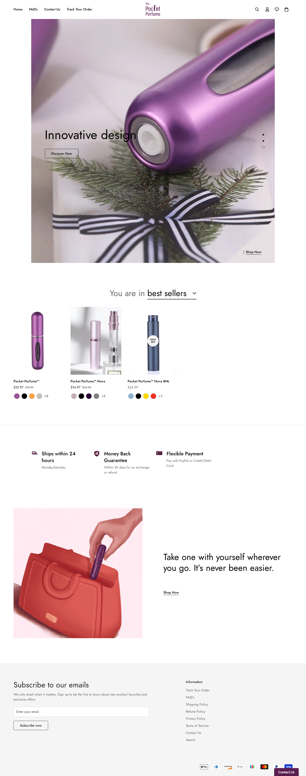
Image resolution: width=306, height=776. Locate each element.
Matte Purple (17, 396)
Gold (146, 396)
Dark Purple (89, 396)
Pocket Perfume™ (26, 381)
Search (190, 739)
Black (24, 396)
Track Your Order (79, 9)
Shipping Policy (197, 704)
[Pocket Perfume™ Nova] (96, 341)
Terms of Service (197, 725)
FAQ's (33, 9)
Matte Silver (39, 396)
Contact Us (52, 9)
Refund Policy (195, 711)
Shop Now (245, 252)
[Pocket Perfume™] (39, 341)
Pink (74, 396)
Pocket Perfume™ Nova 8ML (148, 381)
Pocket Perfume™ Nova (88, 381)
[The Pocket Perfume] (153, 9)
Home (18, 9)
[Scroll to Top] (298, 753)
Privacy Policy (195, 718)
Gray (96, 396)
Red (153, 396)
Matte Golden (32, 396)
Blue (131, 396)
